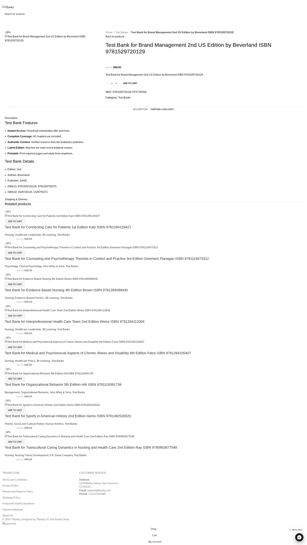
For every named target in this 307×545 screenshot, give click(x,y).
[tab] (140, 109)
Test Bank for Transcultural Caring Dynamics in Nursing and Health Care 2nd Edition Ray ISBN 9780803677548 (91, 447)
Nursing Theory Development (31, 455)
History (9, 423)
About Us (7, 515)
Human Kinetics (54, 423)
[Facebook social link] (108, 105)
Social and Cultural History (29, 423)
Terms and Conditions (14, 479)
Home (109, 32)
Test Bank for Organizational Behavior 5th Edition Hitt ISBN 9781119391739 (63, 385)
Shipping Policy (11, 497)
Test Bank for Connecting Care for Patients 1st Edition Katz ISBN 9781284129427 (68, 227)
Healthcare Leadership (28, 234)
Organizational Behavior (34, 392)
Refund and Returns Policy (17, 491)
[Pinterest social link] (299, 2)
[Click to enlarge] (9, 101)
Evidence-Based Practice (29, 298)
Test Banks (122, 32)
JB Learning (49, 234)
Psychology (11, 266)
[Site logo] (8, 7)
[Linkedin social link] (303, 2)
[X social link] (295, 2)
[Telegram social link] (123, 105)
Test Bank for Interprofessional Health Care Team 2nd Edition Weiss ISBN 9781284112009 (74, 322)
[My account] (289, 7)
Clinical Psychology (30, 266)
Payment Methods (12, 509)
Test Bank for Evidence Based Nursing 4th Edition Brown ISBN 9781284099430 (66, 290)
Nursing (9, 234)
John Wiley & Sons (53, 266)
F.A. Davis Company (61, 455)
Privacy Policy (10, 485)
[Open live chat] (299, 537)
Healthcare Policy (25, 360)
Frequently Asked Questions (18, 503)
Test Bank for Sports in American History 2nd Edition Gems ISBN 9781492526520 (68, 416)
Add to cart (130, 83)
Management (12, 392)
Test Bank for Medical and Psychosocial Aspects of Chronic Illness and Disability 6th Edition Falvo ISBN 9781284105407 (98, 353)
